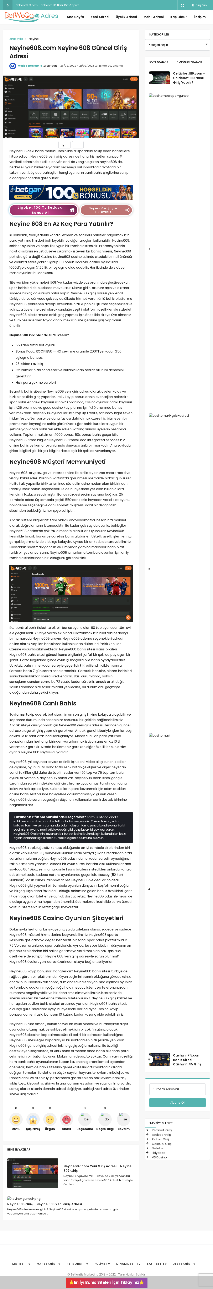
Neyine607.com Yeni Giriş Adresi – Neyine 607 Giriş (97, 1168)
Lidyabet (158, 1153)
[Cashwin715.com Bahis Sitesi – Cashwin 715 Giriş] (159, 1059)
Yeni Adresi (100, 17)
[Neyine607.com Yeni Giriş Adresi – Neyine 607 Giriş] (32, 1173)
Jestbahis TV (184, 1264)
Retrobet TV (77, 1264)
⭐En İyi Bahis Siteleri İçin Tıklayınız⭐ (106, 1282)
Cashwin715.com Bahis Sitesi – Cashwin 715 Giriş (187, 1060)
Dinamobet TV (128, 1264)
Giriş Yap (201, 5)
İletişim (200, 17)
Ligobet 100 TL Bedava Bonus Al (40, 210)
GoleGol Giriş (161, 1144)
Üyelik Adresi (126, 17)
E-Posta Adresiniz (166, 1089)
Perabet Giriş (161, 1130)
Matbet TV (21, 1264)
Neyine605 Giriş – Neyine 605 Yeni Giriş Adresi (44, 1204)
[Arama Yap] (183, 6)
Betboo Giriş (161, 1134)
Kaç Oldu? (178, 17)
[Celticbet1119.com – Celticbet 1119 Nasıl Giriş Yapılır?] (159, 77)
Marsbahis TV (49, 1264)
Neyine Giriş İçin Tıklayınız (103, 210)
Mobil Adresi (154, 17)
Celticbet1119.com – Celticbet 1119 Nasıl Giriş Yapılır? (47, 5)
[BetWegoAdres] (31, 17)
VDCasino (159, 1157)
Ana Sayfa (75, 17)
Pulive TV (102, 1264)
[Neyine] (71, 192)
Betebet (158, 1148)
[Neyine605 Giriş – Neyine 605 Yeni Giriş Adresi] (32, 1198)
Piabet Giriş (160, 1139)
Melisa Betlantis (30, 66)
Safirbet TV (157, 1264)
